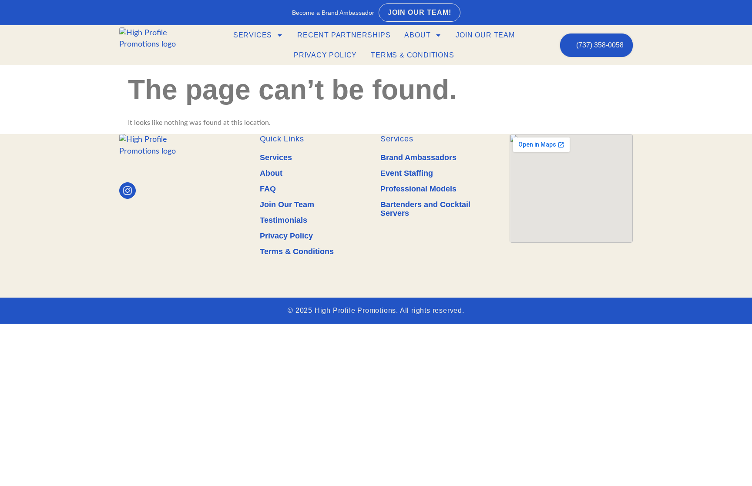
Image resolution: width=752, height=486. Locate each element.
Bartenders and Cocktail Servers (425, 209)
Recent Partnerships (343, 35)
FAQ (268, 188)
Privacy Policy (325, 55)
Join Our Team (485, 35)
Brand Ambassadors (418, 157)
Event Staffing (406, 173)
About (417, 35)
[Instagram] (127, 190)
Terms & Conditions (412, 55)
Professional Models (418, 188)
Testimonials (283, 220)
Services (252, 35)
